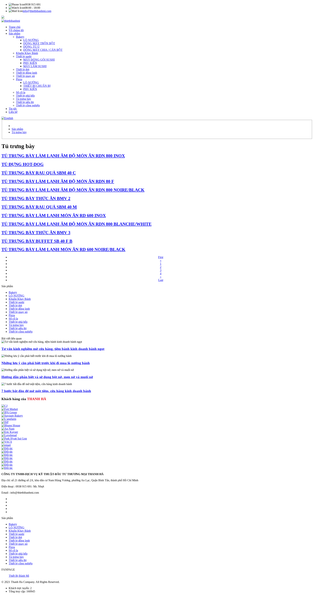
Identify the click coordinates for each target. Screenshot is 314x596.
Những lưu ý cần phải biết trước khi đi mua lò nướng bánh (45, 363)
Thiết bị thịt (22, 69)
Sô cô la (20, 92)
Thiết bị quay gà (25, 76)
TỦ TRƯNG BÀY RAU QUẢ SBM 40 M (39, 207)
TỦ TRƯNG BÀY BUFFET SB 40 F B (36, 241)
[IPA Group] (9, 412)
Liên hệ (13, 111)
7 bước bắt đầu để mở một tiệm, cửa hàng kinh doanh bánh (46, 391)
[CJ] (4, 405)
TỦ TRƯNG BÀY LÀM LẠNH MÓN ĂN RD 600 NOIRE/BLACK (63, 249)
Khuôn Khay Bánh (27, 53)
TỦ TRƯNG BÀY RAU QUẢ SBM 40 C (38, 172)
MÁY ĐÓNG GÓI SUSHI (39, 59)
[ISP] (5, 422)
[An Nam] (7, 428)
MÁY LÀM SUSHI (35, 66)
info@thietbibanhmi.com (37, 11)
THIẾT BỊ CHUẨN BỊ (37, 85)
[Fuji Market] (9, 409)
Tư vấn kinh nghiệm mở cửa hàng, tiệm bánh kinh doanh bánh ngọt (52, 349)
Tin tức (13, 108)
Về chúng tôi (16, 30)
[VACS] (6, 441)
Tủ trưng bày (23, 98)
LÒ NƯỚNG (31, 40)
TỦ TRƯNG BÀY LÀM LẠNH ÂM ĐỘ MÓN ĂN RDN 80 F (57, 181)
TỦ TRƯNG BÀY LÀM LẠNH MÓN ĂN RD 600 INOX (53, 215)
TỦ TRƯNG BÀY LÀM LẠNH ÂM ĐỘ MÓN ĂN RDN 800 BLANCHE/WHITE (76, 224)
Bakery (20, 36)
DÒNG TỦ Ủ (31, 46)
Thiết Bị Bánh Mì (19, 575)
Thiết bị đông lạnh (26, 72)
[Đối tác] (7, 448)
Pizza (19, 79)
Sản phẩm (14, 33)
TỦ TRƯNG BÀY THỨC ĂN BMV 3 (35, 232)
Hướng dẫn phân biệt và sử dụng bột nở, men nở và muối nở (47, 377)
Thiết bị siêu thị (25, 102)
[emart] (6, 445)
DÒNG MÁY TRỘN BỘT (39, 43)
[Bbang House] (10, 425)
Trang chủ (14, 27)
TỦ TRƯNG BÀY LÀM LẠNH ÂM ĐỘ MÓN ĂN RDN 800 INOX (63, 155)
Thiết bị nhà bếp (25, 95)
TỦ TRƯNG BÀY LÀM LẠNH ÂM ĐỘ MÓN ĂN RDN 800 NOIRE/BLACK (72, 190)
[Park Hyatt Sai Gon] (14, 438)
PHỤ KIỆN (30, 62)
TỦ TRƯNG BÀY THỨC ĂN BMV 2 (35, 198)
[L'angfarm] (8, 418)
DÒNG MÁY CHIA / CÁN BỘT (43, 49)
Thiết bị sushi (23, 56)
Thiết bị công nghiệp (28, 105)
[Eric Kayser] (9, 432)
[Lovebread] (9, 435)
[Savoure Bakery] (12, 415)
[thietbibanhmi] (10, 20)
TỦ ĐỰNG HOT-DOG (22, 164)
